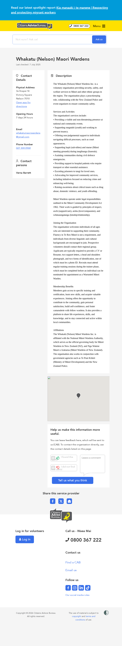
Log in (25, 539)
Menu (97, 26)
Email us (71, 570)
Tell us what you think (72, 480)
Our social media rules (77, 595)
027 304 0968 (23, 148)
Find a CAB (73, 562)
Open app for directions (23, 104)
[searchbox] (52, 39)
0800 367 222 (80, 26)
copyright (77, 616)
